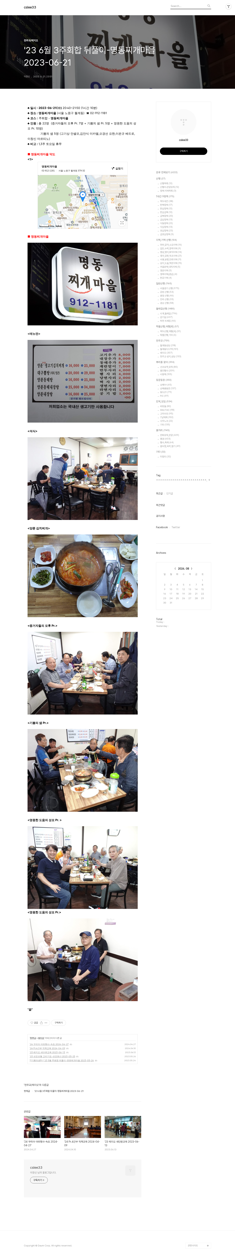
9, (209, 480)
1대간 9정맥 (165, 196)
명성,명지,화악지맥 (171, 252)
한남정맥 (166, 208)
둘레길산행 (165, 308)
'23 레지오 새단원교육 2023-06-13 (47, 1052)
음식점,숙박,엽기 (170, 446)
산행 (160, 178)
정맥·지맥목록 (168, 190)
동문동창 (163, 379)
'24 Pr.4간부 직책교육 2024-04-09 (47, 1048)
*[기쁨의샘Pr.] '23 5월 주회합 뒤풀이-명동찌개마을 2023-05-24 (62, 1060)
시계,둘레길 (168, 313)
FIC (164, 395)
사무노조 (166, 421)
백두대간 (166, 201)
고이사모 (166, 413)
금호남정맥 (167, 234)
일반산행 (164, 283)
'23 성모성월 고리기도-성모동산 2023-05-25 (52, 1056)
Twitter (175, 527)
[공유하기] (41, 1023)
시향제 (166, 374)
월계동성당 (168, 345)
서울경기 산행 (169, 288)
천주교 (33, 1038)
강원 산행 (167, 292)
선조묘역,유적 (169, 367)
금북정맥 (166, 216)
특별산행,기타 (168, 335)
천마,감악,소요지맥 (171, 244)
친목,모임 (164, 401)
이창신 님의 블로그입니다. (43, 1172)
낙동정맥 (166, 223)
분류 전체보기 (167, 172)
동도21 (166, 392)
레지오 (41, 1038)
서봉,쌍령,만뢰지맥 (170, 259)
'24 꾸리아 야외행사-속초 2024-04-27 (49, 1044)
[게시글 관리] (46, 1023)
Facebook (162, 527)
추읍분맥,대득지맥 (170, 266)
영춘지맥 (166, 270)
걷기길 (166, 317)
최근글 (159, 493)
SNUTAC (167, 410)
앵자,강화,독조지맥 (171, 255)
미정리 (165, 456)
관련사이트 (193, 1245)
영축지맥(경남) (168, 274)
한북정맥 (166, 205)
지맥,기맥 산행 (166, 239)
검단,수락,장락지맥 (170, 248)
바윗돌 (165, 406)
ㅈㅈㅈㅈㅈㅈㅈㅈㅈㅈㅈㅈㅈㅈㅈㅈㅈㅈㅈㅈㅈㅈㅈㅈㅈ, (181, 480)
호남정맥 (166, 230)
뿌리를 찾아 (165, 362)
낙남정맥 (166, 227)
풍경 (165, 438)
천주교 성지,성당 (170, 356)
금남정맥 (166, 219)
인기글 (169, 493)
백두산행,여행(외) (170, 331)
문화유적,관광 (169, 435)
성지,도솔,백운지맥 (171, 263)
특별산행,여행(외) (167, 326)
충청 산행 (167, 295)
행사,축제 (167, 442)
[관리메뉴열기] (228, 6)
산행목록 (166, 183)
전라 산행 (167, 299)
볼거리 (163, 430)
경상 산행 (167, 303)
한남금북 (166, 212)
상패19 (166, 384)
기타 (165, 424)
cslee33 (30, 7)
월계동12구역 (169, 349)
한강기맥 (166, 278)
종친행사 (167, 370)
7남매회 (166, 417)
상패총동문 (168, 388)
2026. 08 (183, 568)
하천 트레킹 (168, 321)
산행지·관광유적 (169, 187)
